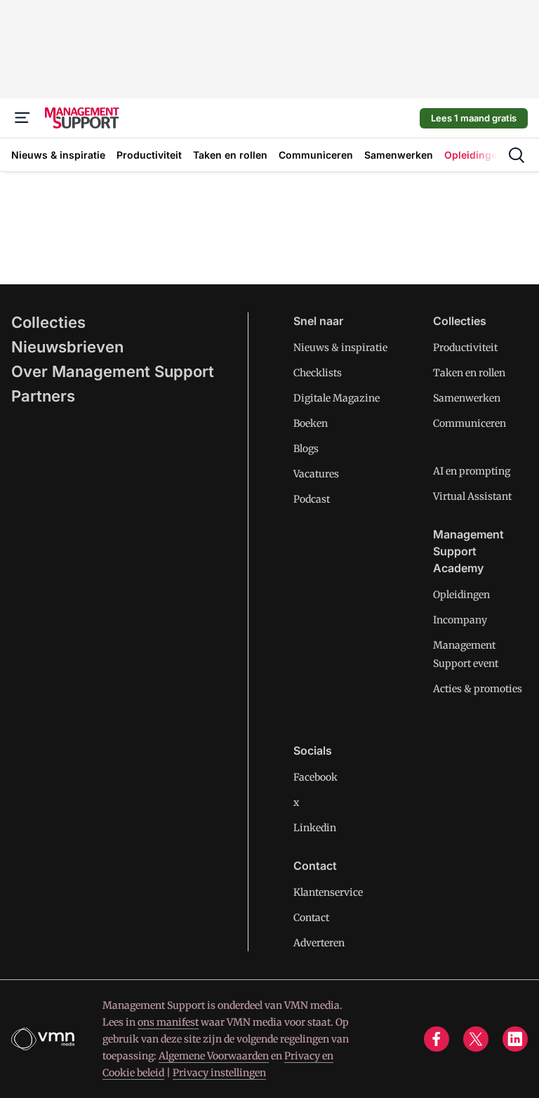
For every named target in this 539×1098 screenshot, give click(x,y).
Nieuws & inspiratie (340, 347)
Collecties (48, 322)
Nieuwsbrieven (67, 347)
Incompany (460, 620)
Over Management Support (112, 371)
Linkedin (314, 827)
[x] (475, 1039)
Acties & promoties (477, 688)
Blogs (306, 448)
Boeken (310, 423)
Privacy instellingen (219, 1072)
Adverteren (319, 943)
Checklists (317, 372)
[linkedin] (515, 1039)
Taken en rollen (469, 372)
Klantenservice (328, 892)
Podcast (311, 499)
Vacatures (316, 474)
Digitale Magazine (336, 398)
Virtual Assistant (472, 496)
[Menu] (22, 118)
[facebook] (436, 1039)
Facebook (315, 777)
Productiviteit (465, 347)
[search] (516, 155)
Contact (311, 917)
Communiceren (469, 423)
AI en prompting (471, 471)
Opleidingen (461, 594)
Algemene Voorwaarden (214, 1056)
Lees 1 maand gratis (474, 118)
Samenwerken (466, 398)
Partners (43, 396)
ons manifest (168, 1022)
